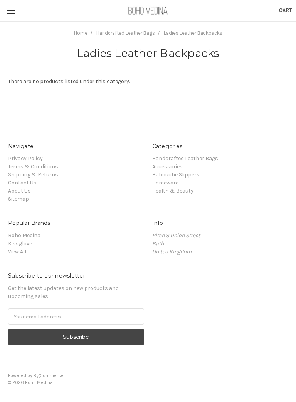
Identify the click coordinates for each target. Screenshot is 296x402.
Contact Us (22, 182)
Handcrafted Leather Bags (125, 33)
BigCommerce (49, 375)
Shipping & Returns (33, 174)
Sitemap (18, 199)
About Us (19, 191)
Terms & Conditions (33, 166)
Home (80, 33)
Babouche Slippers (176, 174)
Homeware (165, 182)
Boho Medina (24, 235)
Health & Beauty (172, 191)
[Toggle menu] (10, 10)
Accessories (167, 166)
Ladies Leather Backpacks (193, 33)
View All (17, 251)
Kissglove (20, 243)
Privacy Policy (25, 158)
